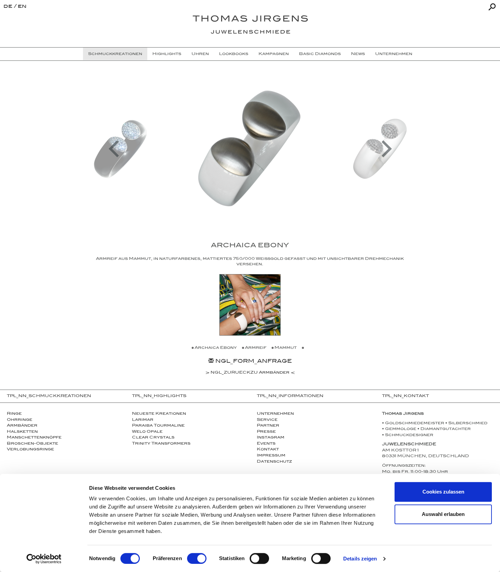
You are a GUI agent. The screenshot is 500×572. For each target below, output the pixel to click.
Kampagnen (274, 54)
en (22, 7)
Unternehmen (393, 54)
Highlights (166, 54)
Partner (268, 426)
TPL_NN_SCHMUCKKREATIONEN (49, 396)
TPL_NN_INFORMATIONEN (290, 396)
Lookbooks (233, 54)
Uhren (200, 54)
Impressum (271, 456)
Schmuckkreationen (115, 54)
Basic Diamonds (320, 54)
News (358, 54)
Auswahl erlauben (443, 514)
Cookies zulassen (443, 492)
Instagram (270, 438)
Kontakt (268, 450)
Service (267, 420)
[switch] (196, 558)
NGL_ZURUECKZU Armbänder (250, 373)
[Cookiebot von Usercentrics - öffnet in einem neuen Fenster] (44, 559)
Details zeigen (360, 558)
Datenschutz (274, 462)
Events (266, 444)
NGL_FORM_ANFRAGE (253, 362)
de (8, 7)
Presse (266, 432)
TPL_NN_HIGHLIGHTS (159, 396)
